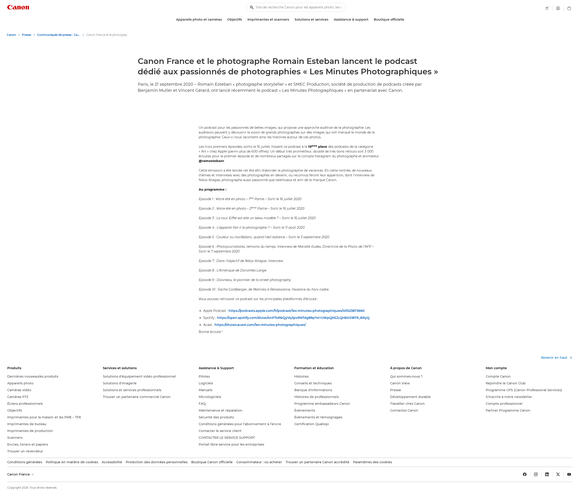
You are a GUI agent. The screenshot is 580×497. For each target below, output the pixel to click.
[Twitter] (558, 474)
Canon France (19, 474)
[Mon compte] (558, 8)
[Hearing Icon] (547, 8)
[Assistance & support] (370, 19)
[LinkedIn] (547, 474)
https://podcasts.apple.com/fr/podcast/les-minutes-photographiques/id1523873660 (297, 311)
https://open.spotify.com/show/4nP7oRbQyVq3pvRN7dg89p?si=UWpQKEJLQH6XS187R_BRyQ (293, 318)
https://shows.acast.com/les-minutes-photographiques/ (260, 325)
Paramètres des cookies (372, 462)
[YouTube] (569, 474)
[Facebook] (525, 474)
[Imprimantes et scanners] (291, 19)
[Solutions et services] (330, 19)
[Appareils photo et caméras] (223, 19)
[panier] (569, 8)
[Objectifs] (244, 19)
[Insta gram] (536, 474)
